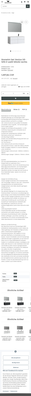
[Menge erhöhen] (28, 93)
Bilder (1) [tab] (17, 109)
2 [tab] (12, 51)
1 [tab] (10, 51)
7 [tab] (20, 51)
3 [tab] (13, 51)
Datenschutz (13, 391)
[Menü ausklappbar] (2, 1)
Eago (8, 68)
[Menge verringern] (3, 93)
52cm (15, 276)
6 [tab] (18, 51)
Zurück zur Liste (6, 13)
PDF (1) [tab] (24, 109)
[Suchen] (28, 6)
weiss (15, 273)
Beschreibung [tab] (6, 109)
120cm (15, 280)
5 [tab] (17, 51)
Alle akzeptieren (15, 357)
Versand (15, 78)
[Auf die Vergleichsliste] (22, 22)
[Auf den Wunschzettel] (26, 22)
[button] (21, 2)
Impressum (6, 391)
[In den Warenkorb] (2, 18)
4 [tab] (15, 51)
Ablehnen (16, 367)
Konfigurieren (16, 362)
